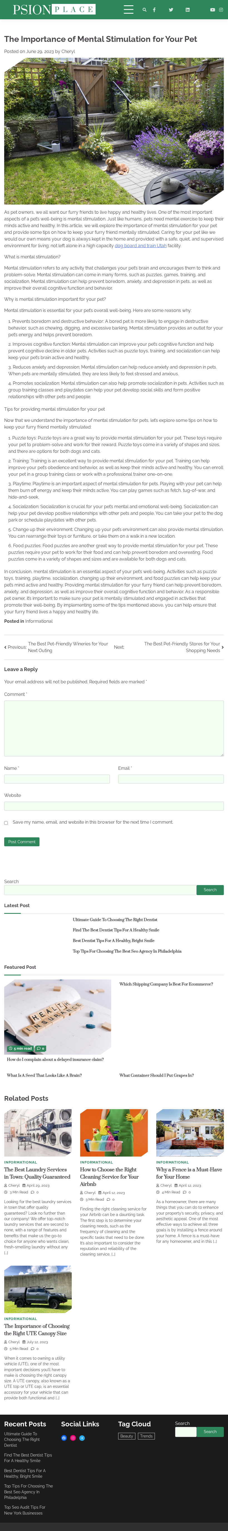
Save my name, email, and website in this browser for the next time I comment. (93, 822)
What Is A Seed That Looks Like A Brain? (44, 1075)
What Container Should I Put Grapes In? (157, 1075)
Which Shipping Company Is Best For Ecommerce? (166, 984)
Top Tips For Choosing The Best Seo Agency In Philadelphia (127, 951)
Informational (39, 621)
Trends (146, 1436)
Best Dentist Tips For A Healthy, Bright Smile (114, 940)
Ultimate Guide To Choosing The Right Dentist (115, 919)
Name (11, 768)
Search (11, 881)
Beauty (126, 1436)
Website (12, 795)
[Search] (144, 10)
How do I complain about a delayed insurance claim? (55, 1059)
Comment (15, 694)
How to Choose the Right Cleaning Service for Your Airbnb (109, 1177)
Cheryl (68, 51)
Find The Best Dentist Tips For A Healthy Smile (116, 930)
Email (125, 768)
